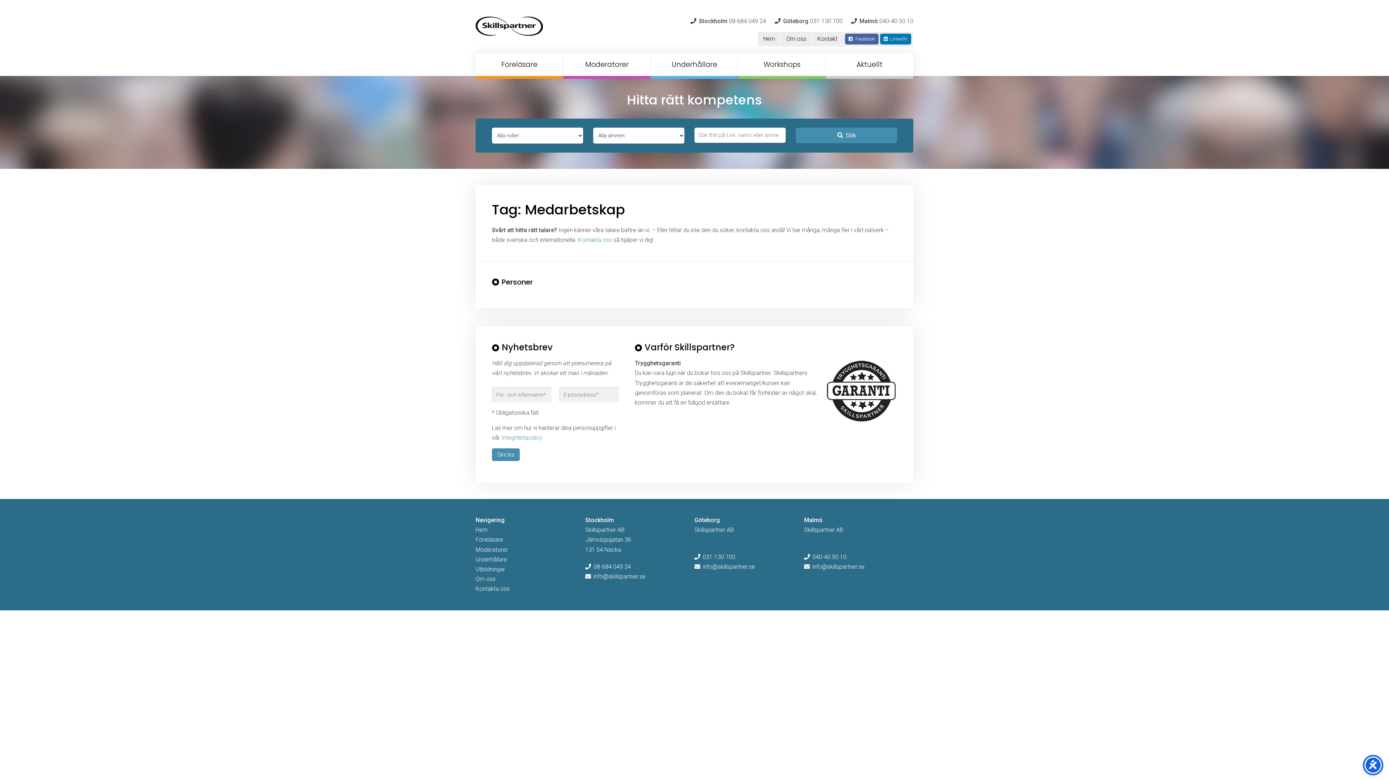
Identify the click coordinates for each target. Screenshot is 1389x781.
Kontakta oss (595, 239)
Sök (851, 135)
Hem (769, 38)
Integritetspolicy (521, 437)
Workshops (782, 64)
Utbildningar (490, 569)
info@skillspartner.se (620, 576)
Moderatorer (607, 64)
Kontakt (827, 38)
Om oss (796, 38)
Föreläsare (519, 64)
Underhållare (694, 64)
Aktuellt (870, 64)
